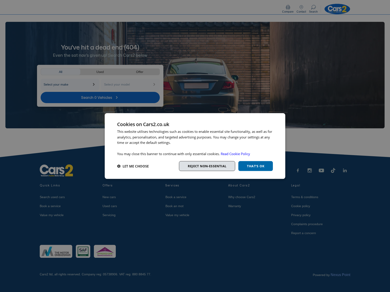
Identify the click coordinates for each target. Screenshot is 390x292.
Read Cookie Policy (235, 153)
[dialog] (195, 146)
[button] (133, 166)
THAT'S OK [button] (255, 166)
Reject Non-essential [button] (207, 166)
